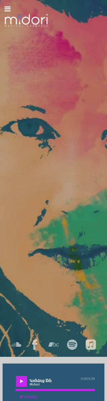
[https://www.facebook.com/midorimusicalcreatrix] (35, 345)
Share (30, 397)
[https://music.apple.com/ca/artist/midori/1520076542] (91, 345)
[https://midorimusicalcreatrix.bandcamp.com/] (53, 345)
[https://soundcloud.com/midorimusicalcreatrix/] (16, 345)
